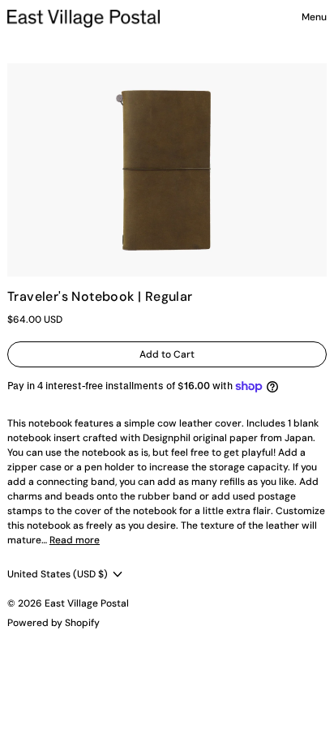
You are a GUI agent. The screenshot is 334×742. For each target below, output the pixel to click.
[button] (167, 170)
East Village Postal (87, 603)
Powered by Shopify (53, 622)
